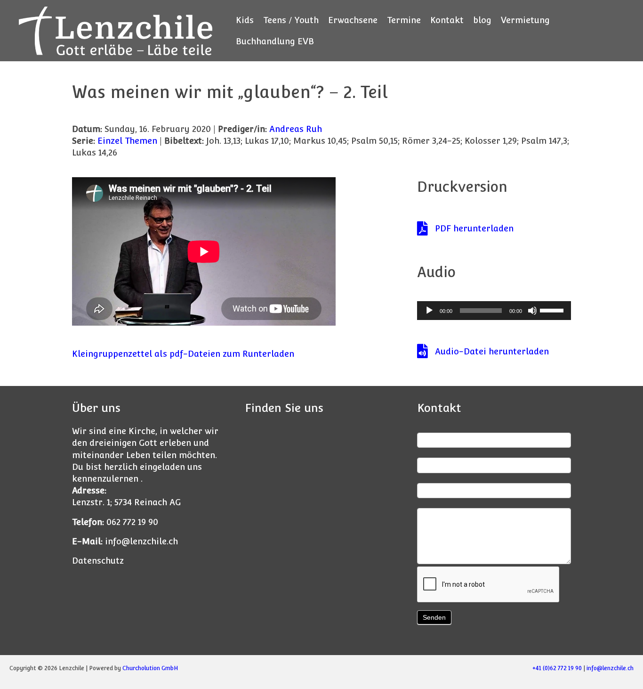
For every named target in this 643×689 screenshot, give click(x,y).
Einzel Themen (127, 141)
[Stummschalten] (532, 310)
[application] (494, 310)
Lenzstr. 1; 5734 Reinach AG (126, 502)
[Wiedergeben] (429, 310)
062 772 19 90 (132, 522)
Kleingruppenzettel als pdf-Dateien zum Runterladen (183, 354)
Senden (434, 617)
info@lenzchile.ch (141, 541)
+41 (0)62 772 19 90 (557, 668)
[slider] (553, 309)
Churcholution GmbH (150, 668)
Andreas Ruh (295, 129)
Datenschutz (98, 561)
